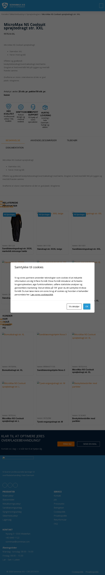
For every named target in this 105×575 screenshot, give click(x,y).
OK (86, 306)
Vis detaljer (74, 306)
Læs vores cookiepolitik (41, 294)
